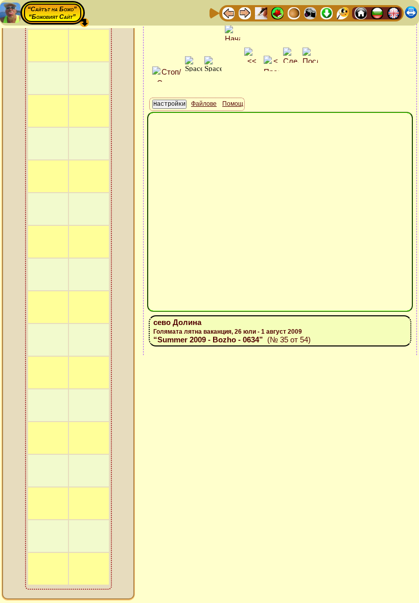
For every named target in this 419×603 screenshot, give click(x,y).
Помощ (232, 103)
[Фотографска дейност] (310, 12)
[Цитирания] (277, 12)
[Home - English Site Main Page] (393, 12)
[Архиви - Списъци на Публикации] (261, 12)
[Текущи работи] (294, 12)
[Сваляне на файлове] (326, 12)
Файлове (204, 103)
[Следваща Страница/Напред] (245, 12)
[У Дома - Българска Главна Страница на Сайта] (377, 12)
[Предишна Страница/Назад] (228, 12)
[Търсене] (343, 12)
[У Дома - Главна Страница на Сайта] (361, 12)
